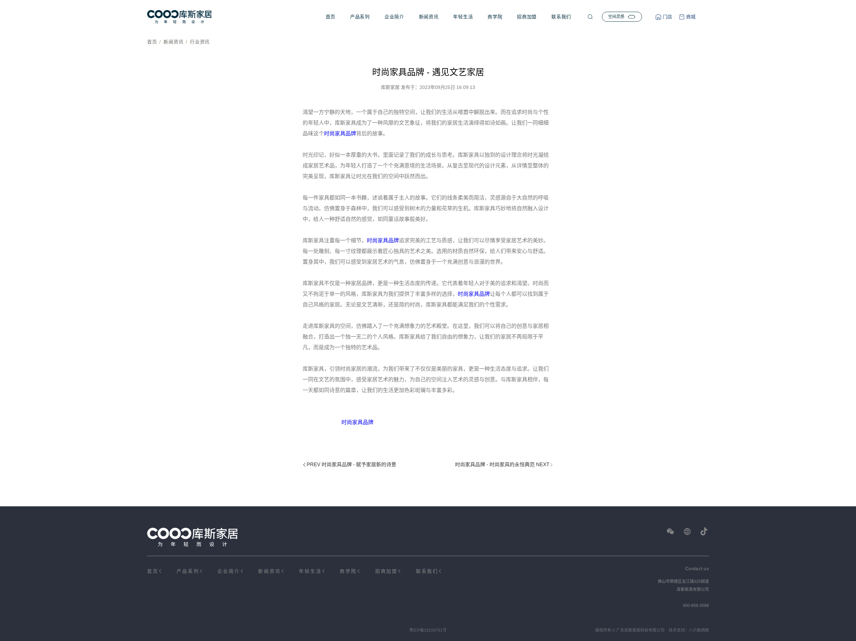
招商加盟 (527, 16)
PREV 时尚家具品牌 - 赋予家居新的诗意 (351, 464)
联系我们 (561, 16)
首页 (330, 16)
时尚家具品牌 (340, 133)
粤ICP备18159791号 (428, 630)
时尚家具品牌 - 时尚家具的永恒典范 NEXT (502, 464)
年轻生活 (463, 16)
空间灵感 (616, 16)
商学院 (495, 16)
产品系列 (360, 16)
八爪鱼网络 (699, 630)
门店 (666, 16)
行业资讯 (200, 41)
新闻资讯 (429, 16)
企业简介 (394, 16)
